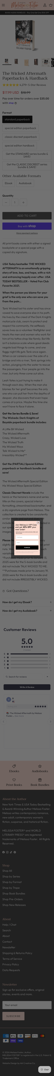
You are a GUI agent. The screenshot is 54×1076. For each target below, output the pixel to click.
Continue (27, 547)
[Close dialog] (38, 522)
